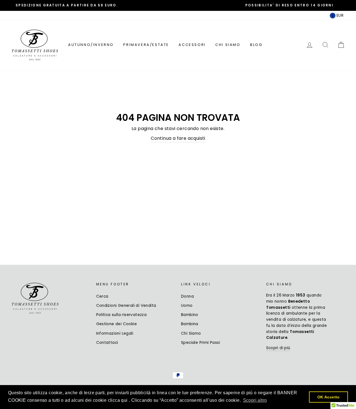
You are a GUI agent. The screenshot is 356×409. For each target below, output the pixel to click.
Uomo (187, 305)
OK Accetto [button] (328, 397)
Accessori (192, 44)
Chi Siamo (227, 44)
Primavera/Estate (146, 44)
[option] (66, 5)
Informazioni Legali (115, 333)
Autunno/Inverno (91, 44)
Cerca (102, 296)
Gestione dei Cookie (116, 324)
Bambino (189, 314)
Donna (187, 296)
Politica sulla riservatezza (121, 314)
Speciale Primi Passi (200, 342)
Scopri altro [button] (255, 400)
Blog (256, 44)
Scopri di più (278, 348)
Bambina (189, 324)
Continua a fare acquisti (178, 138)
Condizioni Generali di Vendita (126, 305)
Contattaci (107, 342)
